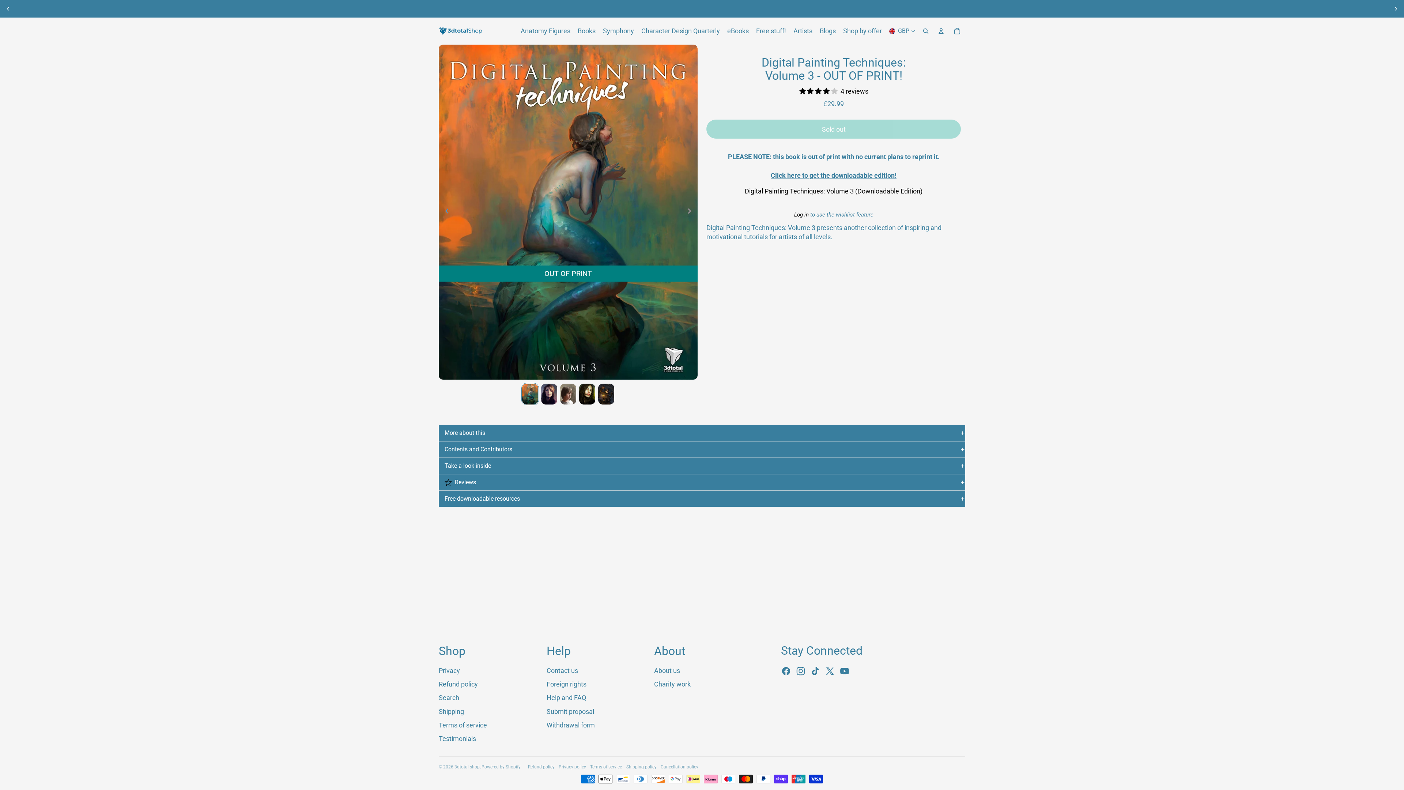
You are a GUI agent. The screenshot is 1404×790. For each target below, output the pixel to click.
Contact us (562, 670)
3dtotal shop (467, 767)
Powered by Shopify (501, 767)
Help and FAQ (566, 697)
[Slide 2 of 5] (549, 394)
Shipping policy (641, 767)
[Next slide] (1396, 9)
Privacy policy (572, 767)
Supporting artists (769, 8)
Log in (801, 214)
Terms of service (463, 725)
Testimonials (457, 738)
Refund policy (458, 684)
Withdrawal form (571, 725)
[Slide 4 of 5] (587, 394)
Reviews (465, 482)
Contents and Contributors (478, 449)
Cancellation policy (679, 767)
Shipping (451, 711)
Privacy (449, 670)
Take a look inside (468, 465)
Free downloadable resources (482, 498)
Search (449, 697)
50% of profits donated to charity (689, 8)
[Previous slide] (8, 9)
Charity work (672, 684)
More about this (465, 432)
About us (622, 8)
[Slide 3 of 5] (568, 394)
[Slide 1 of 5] (530, 394)
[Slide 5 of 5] (606, 394)
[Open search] (926, 31)
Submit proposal (570, 711)
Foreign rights (566, 684)
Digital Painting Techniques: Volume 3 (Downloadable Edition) (833, 191)
